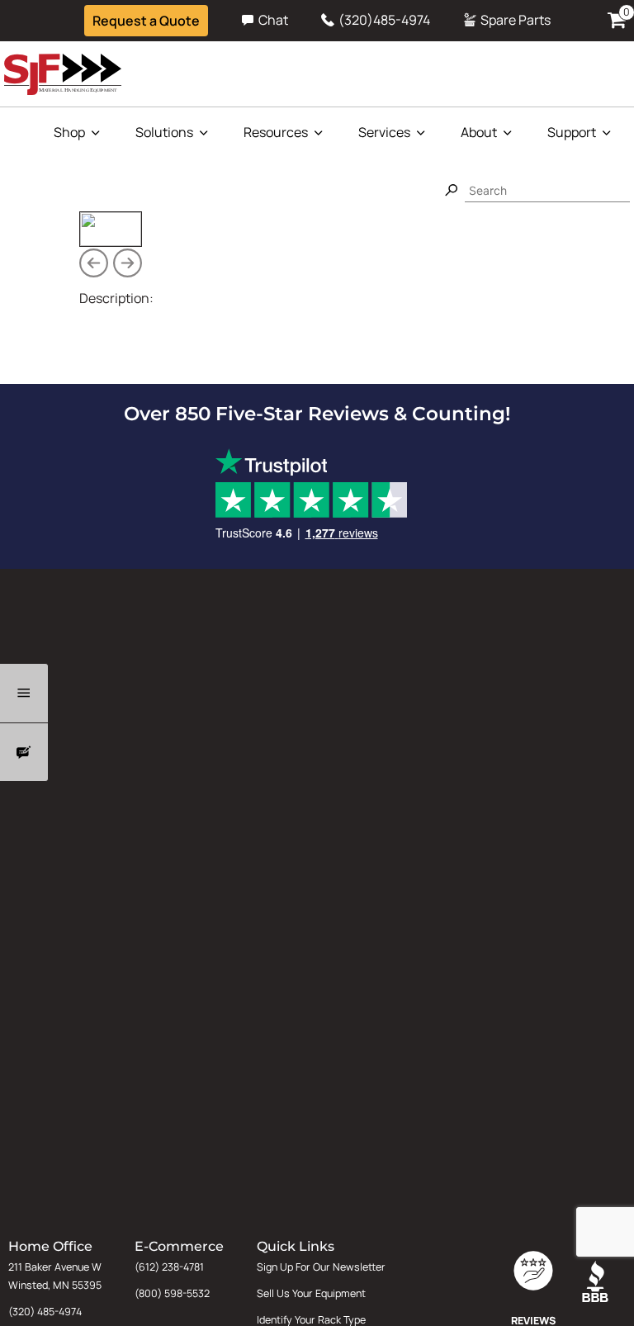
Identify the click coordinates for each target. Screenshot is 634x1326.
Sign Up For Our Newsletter (321, 1267)
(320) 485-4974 (45, 1312)
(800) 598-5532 (172, 1293)
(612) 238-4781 (169, 1267)
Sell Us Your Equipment (311, 1293)
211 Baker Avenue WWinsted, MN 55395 (55, 1276)
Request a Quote (146, 21)
